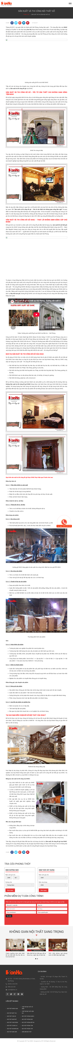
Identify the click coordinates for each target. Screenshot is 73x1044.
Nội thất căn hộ (11, 1016)
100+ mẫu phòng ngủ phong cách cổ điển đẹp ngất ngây (58, 954)
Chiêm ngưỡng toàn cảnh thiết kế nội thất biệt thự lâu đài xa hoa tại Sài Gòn (15, 955)
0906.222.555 (11, 987)
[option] (15, 948)
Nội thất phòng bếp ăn (28, 1022)
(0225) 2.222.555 (12, 984)
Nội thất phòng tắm (27, 1025)
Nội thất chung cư (12, 1025)
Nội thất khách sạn (12, 1008)
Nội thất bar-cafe (12, 1031)
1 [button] (35, 958)
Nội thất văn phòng (12, 1022)
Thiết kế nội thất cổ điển (27, 1007)
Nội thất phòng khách (28, 1016)
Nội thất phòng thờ (27, 1028)
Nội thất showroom (12, 1028)
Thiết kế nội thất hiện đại (28, 1012)
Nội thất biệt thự (12, 1013)
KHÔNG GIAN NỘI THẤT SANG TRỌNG (36, 932)
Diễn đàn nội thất (27, 1031)
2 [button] (37, 958)
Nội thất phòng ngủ (27, 1019)
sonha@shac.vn (12, 989)
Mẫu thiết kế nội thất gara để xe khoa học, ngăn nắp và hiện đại (36, 954)
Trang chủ (26, 14)
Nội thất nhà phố (11, 1019)
